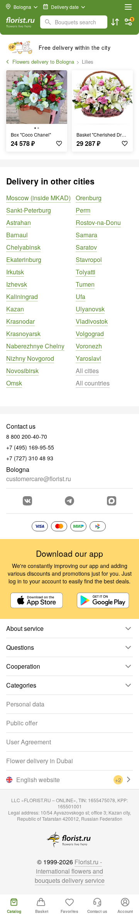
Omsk (14, 383)
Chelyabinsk (23, 247)
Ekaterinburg (23, 259)
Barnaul (17, 234)
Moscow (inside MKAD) (38, 197)
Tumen (85, 284)
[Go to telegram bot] (69, 501)
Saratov (86, 247)
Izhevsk (16, 284)
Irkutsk (15, 271)
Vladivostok (92, 321)
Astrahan (18, 222)
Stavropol (89, 259)
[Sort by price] (115, 22)
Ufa (80, 296)
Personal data (25, 704)
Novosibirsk (22, 370)
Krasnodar (20, 321)
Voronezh (89, 345)
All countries (93, 383)
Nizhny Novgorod (30, 358)
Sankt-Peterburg (28, 210)
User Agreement (28, 741)
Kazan (15, 308)
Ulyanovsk (90, 308)
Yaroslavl (88, 358)
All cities (87, 370)
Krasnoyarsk (23, 333)
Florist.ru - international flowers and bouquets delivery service (70, 871)
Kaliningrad (22, 296)
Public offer (21, 722)
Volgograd (90, 333)
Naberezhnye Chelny (35, 345)
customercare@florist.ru (38, 478)
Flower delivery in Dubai (39, 760)
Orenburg (89, 197)
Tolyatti (85, 271)
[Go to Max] (111, 501)
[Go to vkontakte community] (27, 501)
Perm (83, 210)
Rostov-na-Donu (98, 222)
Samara (86, 234)
